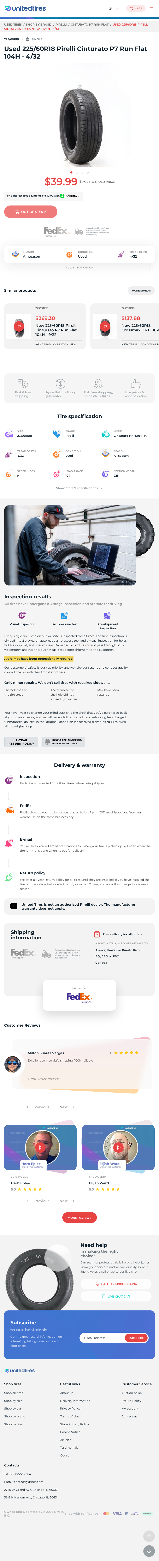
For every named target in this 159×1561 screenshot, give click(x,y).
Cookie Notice (70, 1432)
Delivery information (75, 1401)
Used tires (13, 24)
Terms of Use (69, 1416)
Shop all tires (13, 1393)
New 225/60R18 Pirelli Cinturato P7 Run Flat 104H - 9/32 (56, 330)
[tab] (71, 172)
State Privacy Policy (74, 1424)
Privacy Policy (70, 1408)
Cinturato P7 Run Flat (90, 24)
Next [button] (64, 1107)
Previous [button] (41, 1107)
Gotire (64, 1455)
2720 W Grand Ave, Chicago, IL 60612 (31, 1490)
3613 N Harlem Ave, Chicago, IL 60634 (31, 1497)
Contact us (129, 1416)
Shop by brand (39, 24)
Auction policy (132, 1393)
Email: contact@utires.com (23, 1482)
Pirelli (61, 24)
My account (130, 1408)
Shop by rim (13, 1424)
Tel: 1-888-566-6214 (17, 1474)
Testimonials (69, 1447)
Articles (65, 1440)
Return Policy (131, 1401)
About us (66, 1393)
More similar (141, 290)
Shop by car (12, 1408)
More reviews (80, 1218)
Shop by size (13, 1401)
